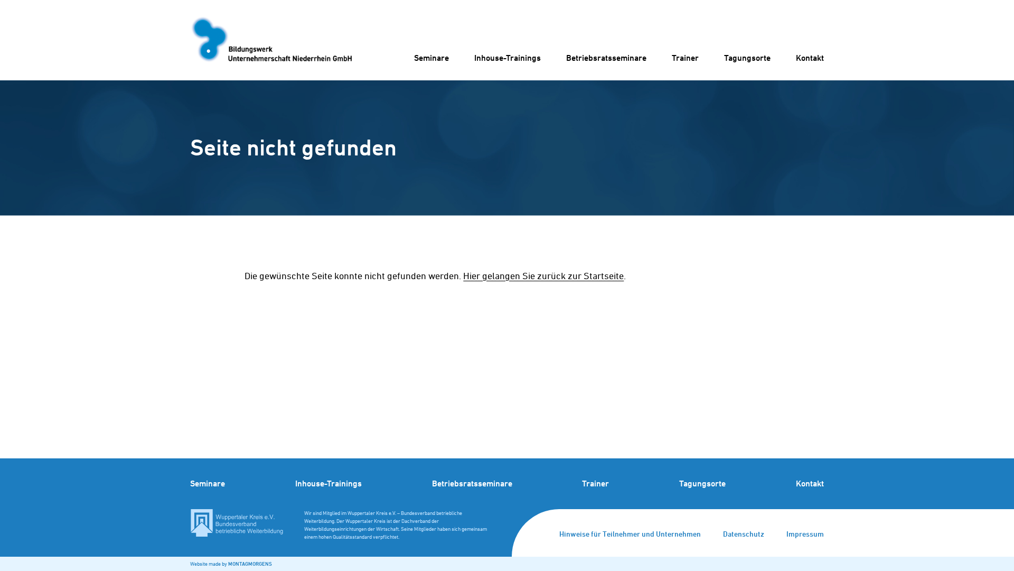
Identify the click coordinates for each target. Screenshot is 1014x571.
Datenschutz (743, 533)
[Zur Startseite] (271, 40)
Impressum (805, 533)
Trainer (685, 58)
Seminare (431, 58)
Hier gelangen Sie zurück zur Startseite (543, 275)
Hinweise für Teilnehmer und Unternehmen (630, 533)
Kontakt (810, 58)
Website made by (231, 563)
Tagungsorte (747, 58)
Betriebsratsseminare (606, 58)
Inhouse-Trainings (507, 58)
